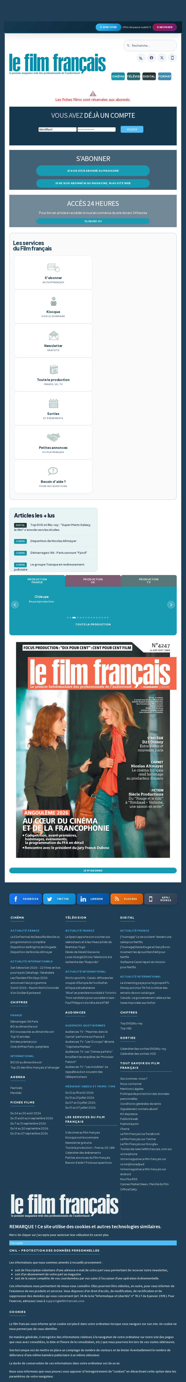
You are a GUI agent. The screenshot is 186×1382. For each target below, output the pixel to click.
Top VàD (125, 1028)
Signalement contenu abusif (139, 1109)
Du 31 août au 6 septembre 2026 (31, 1118)
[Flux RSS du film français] (141, 57)
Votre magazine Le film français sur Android (143, 1172)
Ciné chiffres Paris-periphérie (29, 1046)
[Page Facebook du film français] (151, 57)
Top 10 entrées (20, 1036)
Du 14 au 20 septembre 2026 (29, 1128)
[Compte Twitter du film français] (162, 57)
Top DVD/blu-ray (131, 1023)
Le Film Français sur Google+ (139, 1144)
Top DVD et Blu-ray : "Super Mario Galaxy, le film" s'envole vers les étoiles (52, 527)
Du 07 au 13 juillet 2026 (80, 1102)
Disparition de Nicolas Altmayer (46, 541)
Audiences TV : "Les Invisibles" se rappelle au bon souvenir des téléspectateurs (86, 1072)
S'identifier (108, 27)
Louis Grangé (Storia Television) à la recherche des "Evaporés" (88, 959)
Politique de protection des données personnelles (144, 1096)
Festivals (16, 1088)
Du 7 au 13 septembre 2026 (28, 1123)
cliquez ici (93, 221)
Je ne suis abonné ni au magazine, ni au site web (93, 183)
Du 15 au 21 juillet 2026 (79, 1097)
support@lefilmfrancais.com (65, 1301)
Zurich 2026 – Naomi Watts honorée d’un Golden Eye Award (34, 990)
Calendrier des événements (83, 1152)
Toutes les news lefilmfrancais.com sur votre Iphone (146, 1151)
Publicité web (129, 1119)
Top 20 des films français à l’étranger (34, 1067)
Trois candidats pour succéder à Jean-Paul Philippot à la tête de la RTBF (90, 1000)
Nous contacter (131, 1084)
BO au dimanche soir (24, 1026)
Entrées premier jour (23, 1041)
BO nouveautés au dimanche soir (32, 1031)
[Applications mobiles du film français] (172, 57)
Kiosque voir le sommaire (81, 1137)
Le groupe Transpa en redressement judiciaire (49, 567)
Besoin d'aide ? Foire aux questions (88, 1162)
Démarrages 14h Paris (24, 1021)
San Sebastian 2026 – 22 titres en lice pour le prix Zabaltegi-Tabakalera (35, 970)
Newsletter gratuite (78, 1142)
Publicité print (129, 1124)
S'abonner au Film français (82, 1132)
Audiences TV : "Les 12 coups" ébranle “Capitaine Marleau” (89, 1044)
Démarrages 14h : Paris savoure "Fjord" (51, 552)
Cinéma (118, 76)
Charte (124, 1129)
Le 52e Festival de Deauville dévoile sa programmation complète (35, 939)
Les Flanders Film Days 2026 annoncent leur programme (29, 980)
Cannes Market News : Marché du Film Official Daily (144, 1186)
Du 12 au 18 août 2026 (79, 1092)
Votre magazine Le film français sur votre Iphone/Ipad (143, 1161)
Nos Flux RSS (128, 1179)
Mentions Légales (132, 1089)
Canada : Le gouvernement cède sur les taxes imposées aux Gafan (145, 1000)
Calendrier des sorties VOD (138, 1053)
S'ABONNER (165, 27)
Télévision (133, 76)
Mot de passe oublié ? (137, 27)
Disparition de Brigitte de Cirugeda (33, 947)
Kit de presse (128, 1114)
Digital (149, 76)
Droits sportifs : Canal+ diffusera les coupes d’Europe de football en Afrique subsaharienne (89, 983)
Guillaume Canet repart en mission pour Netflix (142, 964)
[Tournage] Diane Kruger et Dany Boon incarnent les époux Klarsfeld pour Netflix (145, 952)
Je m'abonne (93, 870)
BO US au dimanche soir (26, 1062)
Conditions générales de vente (140, 1103)
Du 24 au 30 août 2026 (25, 1113)
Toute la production (92, 624)
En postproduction (41, 599)
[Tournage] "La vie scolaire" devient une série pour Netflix (145, 939)
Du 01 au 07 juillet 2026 (80, 1107)
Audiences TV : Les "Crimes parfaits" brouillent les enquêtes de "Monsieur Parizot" (89, 1056)
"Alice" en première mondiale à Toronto (90, 992)
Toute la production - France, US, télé (90, 1147)
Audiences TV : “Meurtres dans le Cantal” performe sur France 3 (86, 1034)
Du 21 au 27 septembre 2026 (29, 1133)
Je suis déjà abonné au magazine (93, 170)
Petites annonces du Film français (87, 1157)
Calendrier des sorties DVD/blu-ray (143, 1048)
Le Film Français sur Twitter (138, 1139)
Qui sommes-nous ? (133, 1078)
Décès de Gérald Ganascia (82, 952)
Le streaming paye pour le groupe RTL (144, 983)
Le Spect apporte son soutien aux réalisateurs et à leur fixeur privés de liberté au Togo (88, 942)
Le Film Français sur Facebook (140, 1134)
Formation (164, 76)
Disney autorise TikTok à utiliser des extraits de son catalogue (144, 990)
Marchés (16, 1093)
